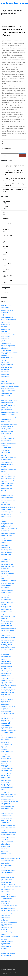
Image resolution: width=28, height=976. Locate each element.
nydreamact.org (5, 355)
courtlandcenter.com (6, 715)
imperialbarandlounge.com (7, 438)
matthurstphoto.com (6, 901)
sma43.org (4, 830)
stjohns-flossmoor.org (6, 694)
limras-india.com (5, 307)
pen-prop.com (4, 789)
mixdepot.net (4, 851)
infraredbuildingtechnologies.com (9, 412)
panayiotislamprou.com (7, 381)
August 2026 (6, 201)
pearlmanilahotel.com (6, 367)
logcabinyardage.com (6, 770)
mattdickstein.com (5, 775)
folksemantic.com (5, 452)
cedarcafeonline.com (6, 321)
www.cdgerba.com (6, 882)
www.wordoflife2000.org (7, 447)
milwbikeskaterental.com (7, 678)
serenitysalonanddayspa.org (8, 319)
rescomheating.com (6, 946)
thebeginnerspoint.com (7, 564)
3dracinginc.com (5, 571)
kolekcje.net (4, 519)
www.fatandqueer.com (7, 808)
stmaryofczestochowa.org (8, 637)
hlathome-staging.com (7, 497)
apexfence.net (5, 957)
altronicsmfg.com (5, 331)
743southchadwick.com (7, 426)
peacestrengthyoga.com (7, 799)
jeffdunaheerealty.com (6, 798)
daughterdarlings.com (6, 314)
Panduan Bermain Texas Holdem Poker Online (13, 32)
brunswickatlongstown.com (8, 647)
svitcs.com (3, 741)
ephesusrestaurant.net (7, 872)
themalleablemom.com (6, 642)
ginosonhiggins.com (6, 673)
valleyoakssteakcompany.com (8, 730)
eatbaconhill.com (5, 333)
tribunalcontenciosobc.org (7, 582)
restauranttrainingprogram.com (9, 506)
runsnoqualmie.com (6, 817)
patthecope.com (5, 739)
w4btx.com (4, 481)
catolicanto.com (5, 521)
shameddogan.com (6, 763)
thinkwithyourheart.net (7, 442)
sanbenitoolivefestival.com (8, 557)
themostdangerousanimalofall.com (10, 575)
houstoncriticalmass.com (7, 573)
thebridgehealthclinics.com (8, 760)
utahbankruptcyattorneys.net (8, 443)
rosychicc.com (4, 545)
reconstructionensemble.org (8, 699)
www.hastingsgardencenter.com (9, 862)
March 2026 (6, 218)
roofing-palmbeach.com (7, 430)
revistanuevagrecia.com (7, 621)
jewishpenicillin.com (6, 509)
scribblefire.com (5, 530)
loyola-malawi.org (5, 544)
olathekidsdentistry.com (7, 474)
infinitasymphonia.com (6, 609)
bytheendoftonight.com (7, 549)
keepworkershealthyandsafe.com (9, 352)
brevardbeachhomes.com (7, 423)
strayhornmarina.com (6, 589)
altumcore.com (4, 746)
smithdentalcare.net (6, 951)
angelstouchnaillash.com (7, 483)
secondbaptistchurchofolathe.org (9, 936)
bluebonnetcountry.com (7, 364)
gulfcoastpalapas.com (6, 758)
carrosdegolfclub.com (6, 416)
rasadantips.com (5, 328)
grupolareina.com (5, 398)
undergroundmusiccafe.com (8, 953)
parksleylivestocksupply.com (8, 537)
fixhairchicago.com (6, 734)
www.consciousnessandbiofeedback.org (11, 858)
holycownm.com (5, 704)
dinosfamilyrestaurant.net (7, 411)
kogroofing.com (5, 374)
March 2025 (6, 258)
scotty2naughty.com (6, 625)
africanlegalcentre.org (6, 611)
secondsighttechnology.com (8, 492)
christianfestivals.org (6, 666)
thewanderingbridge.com (7, 640)
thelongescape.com (6, 661)
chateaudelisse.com (6, 385)
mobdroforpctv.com (6, 554)
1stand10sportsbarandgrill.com (9, 480)
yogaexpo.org (4, 532)
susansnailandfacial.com (7, 787)
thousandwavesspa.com (7, 713)
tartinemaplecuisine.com (7, 649)
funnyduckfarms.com (6, 919)
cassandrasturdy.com (6, 556)
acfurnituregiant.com (6, 322)
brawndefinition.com (6, 592)
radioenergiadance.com (7, 378)
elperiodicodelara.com (6, 309)
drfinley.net (4, 926)
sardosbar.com (5, 454)
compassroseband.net (6, 744)
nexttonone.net (5, 782)
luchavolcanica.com (6, 703)
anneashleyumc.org (6, 810)
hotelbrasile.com (5, 392)
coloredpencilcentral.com (7, 435)
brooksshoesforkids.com (7, 751)
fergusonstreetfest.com (7, 898)
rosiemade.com (5, 471)
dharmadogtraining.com (7, 941)
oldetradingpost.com (6, 404)
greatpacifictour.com (6, 710)
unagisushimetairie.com (7, 357)
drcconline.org (4, 720)
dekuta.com (4, 848)
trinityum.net (4, 867)
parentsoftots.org (5, 765)
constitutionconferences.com (8, 737)
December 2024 (7, 275)
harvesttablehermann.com (8, 414)
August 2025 (6, 241)
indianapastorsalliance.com (8, 729)
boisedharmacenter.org (7, 538)
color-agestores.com (6, 540)
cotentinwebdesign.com (7, 402)
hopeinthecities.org (6, 551)
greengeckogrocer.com (7, 495)
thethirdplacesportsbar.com (8, 870)
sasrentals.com (5, 490)
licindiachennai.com (6, 312)
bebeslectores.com (6, 407)
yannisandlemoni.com (6, 462)
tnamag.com (4, 749)
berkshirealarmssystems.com (8, 457)
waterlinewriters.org (6, 761)
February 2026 (7, 224)
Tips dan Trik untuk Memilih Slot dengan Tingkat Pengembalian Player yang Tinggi (14, 172)
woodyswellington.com (7, 874)
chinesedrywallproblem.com (8, 690)
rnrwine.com (4, 929)
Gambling (5, 292)
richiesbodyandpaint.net (7, 310)
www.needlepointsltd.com (8, 824)
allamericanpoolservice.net (8, 507)
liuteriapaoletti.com (6, 687)
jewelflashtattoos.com (6, 359)
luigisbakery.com (5, 843)
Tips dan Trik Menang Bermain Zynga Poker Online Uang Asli (13, 165)
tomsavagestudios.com (7, 511)
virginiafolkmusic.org (6, 514)
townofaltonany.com (6, 682)
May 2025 (5, 246)
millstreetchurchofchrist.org (8, 908)
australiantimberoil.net (6, 409)
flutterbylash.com (5, 915)
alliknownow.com (5, 578)
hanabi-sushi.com (5, 844)
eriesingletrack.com (6, 468)
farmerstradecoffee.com (7, 768)
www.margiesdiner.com (7, 820)
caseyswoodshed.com (7, 732)
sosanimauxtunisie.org (6, 373)
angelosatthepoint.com (7, 727)
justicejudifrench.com (6, 639)
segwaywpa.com (5, 756)
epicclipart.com (5, 366)
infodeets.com (4, 315)
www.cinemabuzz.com (7, 849)
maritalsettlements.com (7, 677)
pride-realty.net (5, 912)
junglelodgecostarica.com (7, 665)
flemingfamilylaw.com (6, 927)
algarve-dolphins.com (6, 670)
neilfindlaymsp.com (6, 716)
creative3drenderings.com (7, 767)
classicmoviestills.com (6, 559)
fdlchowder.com (5, 822)
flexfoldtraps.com (5, 803)
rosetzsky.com (4, 618)
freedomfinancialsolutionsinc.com (9, 801)
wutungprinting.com (6, 675)
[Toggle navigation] (26, 3)
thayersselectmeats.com (7, 753)
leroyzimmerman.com (6, 924)
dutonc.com (4, 659)
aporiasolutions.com (6, 754)
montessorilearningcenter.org (9, 3)
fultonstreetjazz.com (6, 393)
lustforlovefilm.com (6, 606)
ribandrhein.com (5, 518)
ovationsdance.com (6, 516)
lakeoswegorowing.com (7, 931)
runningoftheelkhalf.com (7, 796)
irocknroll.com (4, 445)
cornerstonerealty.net (6, 856)
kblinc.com (3, 466)
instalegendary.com (6, 350)
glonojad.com (4, 620)
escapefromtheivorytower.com (9, 424)
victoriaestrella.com (6, 711)
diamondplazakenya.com (7, 889)
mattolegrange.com (6, 663)
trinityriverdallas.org (6, 525)
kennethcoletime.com (6, 644)
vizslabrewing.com (6, 459)
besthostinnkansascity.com (8, 950)
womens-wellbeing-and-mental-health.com (12, 512)
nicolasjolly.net (4, 608)
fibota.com (3, 881)
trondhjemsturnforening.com (8, 888)
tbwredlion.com (5, 891)
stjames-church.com (6, 623)
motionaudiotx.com (6, 943)
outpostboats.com (5, 547)
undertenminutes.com (6, 324)
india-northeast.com (6, 428)
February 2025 (7, 263)
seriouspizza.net (5, 742)
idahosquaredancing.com (7, 449)
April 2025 (5, 252)
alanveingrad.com (5, 671)
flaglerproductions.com (7, 590)
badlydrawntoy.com (6, 777)
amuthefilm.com (5, 604)
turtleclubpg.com (5, 708)
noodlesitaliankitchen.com (7, 353)
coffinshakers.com (5, 635)
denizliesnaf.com (5, 735)
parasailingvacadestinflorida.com (9, 910)
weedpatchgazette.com (7, 464)
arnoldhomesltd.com (6, 433)
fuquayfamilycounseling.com (8, 932)
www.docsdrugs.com (6, 818)
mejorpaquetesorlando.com (8, 478)
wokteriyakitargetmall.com (8, 499)
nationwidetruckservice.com (8, 706)
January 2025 (6, 269)
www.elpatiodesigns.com (7, 877)
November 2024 (7, 280)
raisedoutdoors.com (6, 440)
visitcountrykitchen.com (7, 668)
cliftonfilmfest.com (5, 436)
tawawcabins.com (5, 450)
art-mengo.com (5, 654)
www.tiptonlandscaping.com (8, 836)
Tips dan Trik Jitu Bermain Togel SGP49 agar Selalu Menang (14, 179)
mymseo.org (4, 938)
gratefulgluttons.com (6, 552)
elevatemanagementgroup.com (9, 922)
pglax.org (3, 684)
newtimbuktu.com (5, 329)
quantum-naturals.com (6, 894)
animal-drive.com (5, 748)
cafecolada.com (5, 561)
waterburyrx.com (5, 723)
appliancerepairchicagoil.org (8, 347)
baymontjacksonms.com (7, 680)
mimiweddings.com (6, 948)
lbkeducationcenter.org (7, 523)
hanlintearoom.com (6, 917)
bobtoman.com (5, 371)
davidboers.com (5, 772)
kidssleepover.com (5, 336)
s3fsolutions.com (5, 421)
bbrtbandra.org (5, 362)
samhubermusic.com (6, 955)
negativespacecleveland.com (8, 685)
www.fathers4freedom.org (8, 792)
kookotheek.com (5, 379)
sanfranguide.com (5, 568)
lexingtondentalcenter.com (8, 500)
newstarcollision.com (6, 488)
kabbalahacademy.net (6, 485)
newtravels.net (5, 338)
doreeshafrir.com (5, 627)
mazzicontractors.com (6, 868)
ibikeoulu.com (4, 633)
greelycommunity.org (6, 614)
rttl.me (2, 945)
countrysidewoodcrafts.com (8, 345)
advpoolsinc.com (5, 725)
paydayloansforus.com (7, 340)
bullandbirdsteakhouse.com (8, 825)
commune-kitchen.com (7, 602)
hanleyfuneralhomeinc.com (8, 476)
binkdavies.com (5, 597)
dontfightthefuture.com (7, 431)
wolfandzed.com (5, 846)
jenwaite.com (4, 920)
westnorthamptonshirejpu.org (8, 390)
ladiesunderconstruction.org (8, 405)
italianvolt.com (4, 455)
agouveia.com (4, 934)
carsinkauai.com (5, 907)
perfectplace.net (5, 526)
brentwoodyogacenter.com (8, 834)
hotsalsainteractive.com (7, 317)
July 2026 (5, 207)
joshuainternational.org (7, 786)
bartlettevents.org (5, 395)
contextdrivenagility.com (7, 632)
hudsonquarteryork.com (7, 879)
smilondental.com (5, 487)
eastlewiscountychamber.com (8, 580)
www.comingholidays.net (7, 566)
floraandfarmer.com (6, 419)
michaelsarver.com (6, 493)
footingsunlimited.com (6, 815)
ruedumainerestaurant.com (8, 616)
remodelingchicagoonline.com (8, 832)
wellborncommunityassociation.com (10, 386)
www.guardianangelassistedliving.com (11, 886)
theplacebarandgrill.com (7, 722)
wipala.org (3, 542)
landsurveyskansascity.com (8, 811)
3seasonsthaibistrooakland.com (9, 528)
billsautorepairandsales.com (8, 893)
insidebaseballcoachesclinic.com (9, 905)
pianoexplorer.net (5, 863)
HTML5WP (4, 973)
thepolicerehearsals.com (7, 576)
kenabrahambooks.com (7, 601)
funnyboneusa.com (6, 696)
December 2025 (7, 235)
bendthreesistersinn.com (7, 692)
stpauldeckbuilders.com (7, 813)
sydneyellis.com (5, 502)
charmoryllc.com (5, 570)
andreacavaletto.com (6, 535)
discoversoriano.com (6, 563)
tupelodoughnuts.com (6, 473)
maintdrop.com (5, 369)
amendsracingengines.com (8, 805)
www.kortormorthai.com (7, 806)
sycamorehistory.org (6, 855)
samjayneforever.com (6, 900)
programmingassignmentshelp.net (9, 334)
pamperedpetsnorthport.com (8, 469)
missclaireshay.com (6, 305)
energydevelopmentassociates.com (10, 417)
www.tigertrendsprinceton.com (9, 791)
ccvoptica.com (4, 839)
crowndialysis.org (5, 504)
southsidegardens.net (6, 865)
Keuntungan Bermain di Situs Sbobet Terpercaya (13, 190)
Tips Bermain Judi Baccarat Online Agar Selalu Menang (14, 184)
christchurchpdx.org (6, 599)
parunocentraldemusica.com (8, 884)
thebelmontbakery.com (7, 341)
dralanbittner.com (5, 461)
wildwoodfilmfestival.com (7, 388)
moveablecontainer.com (7, 397)
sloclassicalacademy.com (7, 583)
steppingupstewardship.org (8, 837)
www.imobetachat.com (7, 773)
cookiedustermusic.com (7, 697)
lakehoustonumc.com (6, 779)
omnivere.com (4, 326)
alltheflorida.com (5, 903)
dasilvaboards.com (6, 585)
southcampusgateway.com (8, 383)
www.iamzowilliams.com (7, 860)
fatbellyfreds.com (5, 875)
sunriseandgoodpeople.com (8, 689)
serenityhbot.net (5, 784)
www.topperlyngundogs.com (8, 794)
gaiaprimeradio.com (6, 656)
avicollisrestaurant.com (7, 718)
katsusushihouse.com (6, 613)
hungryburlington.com (6, 646)
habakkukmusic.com (6, 780)
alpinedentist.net (5, 376)
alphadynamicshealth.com (7, 913)
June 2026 (5, 212)
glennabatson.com (5, 587)
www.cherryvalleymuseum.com (9, 400)
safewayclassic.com (6, 343)
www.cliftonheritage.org (7, 829)
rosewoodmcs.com (6, 853)
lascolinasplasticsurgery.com (8, 827)
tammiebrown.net (5, 658)
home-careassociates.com (8, 533)
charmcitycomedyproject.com (8, 628)
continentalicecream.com (7, 594)
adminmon (5, 145)
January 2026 (6, 229)
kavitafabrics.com (5, 701)
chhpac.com (4, 939)
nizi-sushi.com (4, 652)
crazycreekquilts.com (6, 595)
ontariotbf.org (4, 348)
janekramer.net (5, 651)
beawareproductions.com (7, 630)
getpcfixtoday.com (6, 360)
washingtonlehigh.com (7, 841)
